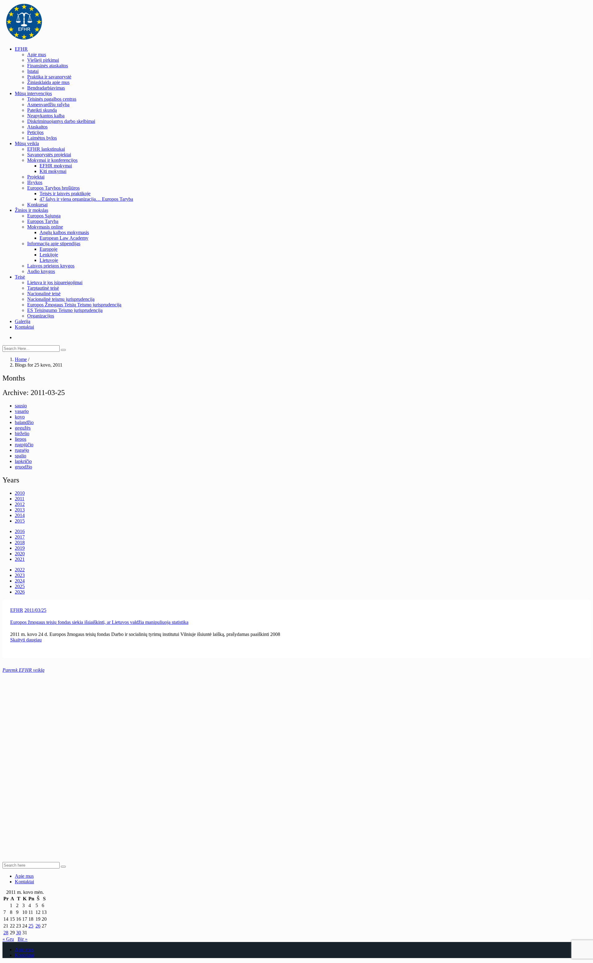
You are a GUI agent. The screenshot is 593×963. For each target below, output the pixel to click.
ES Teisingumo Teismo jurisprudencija (65, 310)
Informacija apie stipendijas (53, 243)
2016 (20, 531)
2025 (20, 586)
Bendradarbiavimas (46, 87)
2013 (20, 509)
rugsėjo (22, 450)
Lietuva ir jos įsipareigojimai (54, 282)
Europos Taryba (42, 221)
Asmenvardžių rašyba (48, 104)
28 (5, 932)
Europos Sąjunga (44, 215)
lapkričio (23, 461)
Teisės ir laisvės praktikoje (65, 193)
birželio (22, 433)
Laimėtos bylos (42, 138)
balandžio (24, 422)
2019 (20, 548)
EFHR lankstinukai (46, 149)
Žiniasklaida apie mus (48, 82)
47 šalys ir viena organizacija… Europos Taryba (86, 199)
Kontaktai (24, 327)
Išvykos (34, 182)
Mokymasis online (45, 226)
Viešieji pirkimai (43, 60)
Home (21, 359)
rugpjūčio (24, 444)
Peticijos (35, 132)
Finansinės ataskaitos (47, 65)
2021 (20, 559)
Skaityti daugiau (26, 639)
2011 (19, 498)
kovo (20, 416)
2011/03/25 (35, 610)
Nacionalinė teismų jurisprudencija (61, 299)
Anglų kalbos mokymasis (64, 232)
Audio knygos (41, 271)
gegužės (23, 428)
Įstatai (33, 71)
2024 (20, 580)
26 (38, 925)
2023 (20, 575)
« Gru (8, 939)
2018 (20, 542)
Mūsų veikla (27, 143)
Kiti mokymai (53, 171)
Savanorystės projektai (49, 154)
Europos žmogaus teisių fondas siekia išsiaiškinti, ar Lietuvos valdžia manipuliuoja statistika (99, 622)
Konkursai (37, 204)
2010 (20, 493)
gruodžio (23, 466)
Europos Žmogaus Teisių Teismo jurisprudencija (74, 304)
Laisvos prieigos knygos (50, 265)
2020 (20, 553)
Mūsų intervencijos (33, 93)
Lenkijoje (49, 254)
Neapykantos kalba (46, 115)
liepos (20, 439)
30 (18, 932)
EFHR (21, 49)
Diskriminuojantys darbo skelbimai (61, 121)
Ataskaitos (37, 126)
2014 (20, 515)
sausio (21, 405)
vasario (22, 411)
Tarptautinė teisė (43, 288)
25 (30, 925)
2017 (20, 537)
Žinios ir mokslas (31, 210)
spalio (20, 455)
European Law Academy (64, 238)
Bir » (22, 939)
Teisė (20, 277)
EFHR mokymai (56, 165)
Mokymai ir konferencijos (52, 160)
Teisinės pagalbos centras (51, 99)
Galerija (22, 321)
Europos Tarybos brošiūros (53, 188)
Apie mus (36, 54)
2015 (20, 521)
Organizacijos (40, 315)
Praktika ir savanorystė (49, 76)
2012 (20, 504)
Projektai (35, 176)
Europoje (48, 249)
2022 (20, 569)
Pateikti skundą (42, 110)
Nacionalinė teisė (44, 293)
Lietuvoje (49, 260)
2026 (20, 592)
